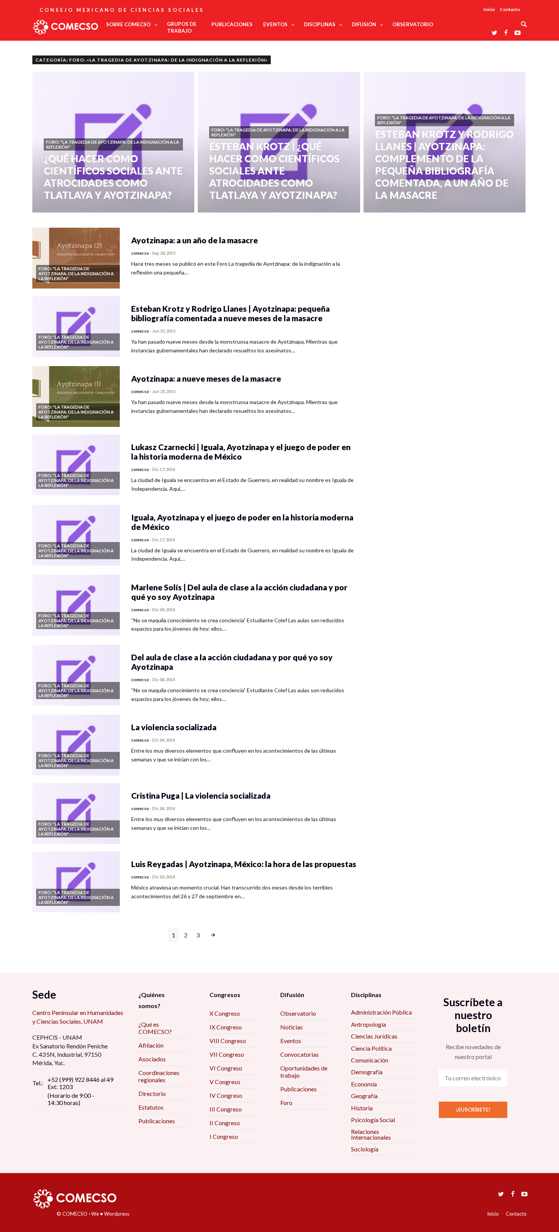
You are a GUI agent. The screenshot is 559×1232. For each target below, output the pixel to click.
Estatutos (151, 1107)
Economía (364, 1084)
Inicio (489, 9)
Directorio (152, 1093)
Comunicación (369, 1060)
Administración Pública (381, 1012)
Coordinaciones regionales (158, 1076)
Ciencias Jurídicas (374, 1036)
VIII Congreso (228, 1040)
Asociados (152, 1058)
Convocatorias (299, 1054)
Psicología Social (373, 1119)
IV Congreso (226, 1095)
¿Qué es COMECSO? (155, 1028)
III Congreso (226, 1109)
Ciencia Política (371, 1048)
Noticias (291, 1027)
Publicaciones (156, 1120)
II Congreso (225, 1122)
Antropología (368, 1024)
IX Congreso (226, 1027)
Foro (286, 1102)
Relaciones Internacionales (371, 1134)
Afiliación (151, 1045)
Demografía (367, 1071)
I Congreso (224, 1136)
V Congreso (225, 1081)
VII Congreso (227, 1054)
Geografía (364, 1095)
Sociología (364, 1149)
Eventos (290, 1040)
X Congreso (225, 1013)
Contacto (510, 9)
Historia (362, 1107)
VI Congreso (226, 1068)
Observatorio (298, 1013)
